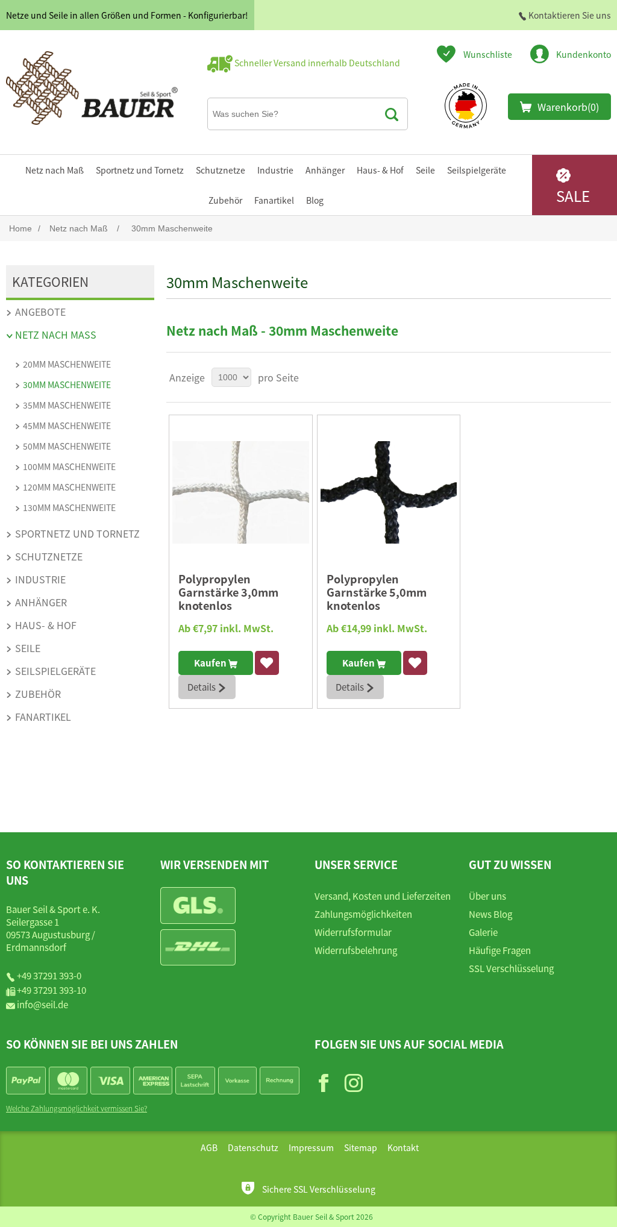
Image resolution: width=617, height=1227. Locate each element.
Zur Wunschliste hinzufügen (266, 663)
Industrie (275, 170)
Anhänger (325, 170)
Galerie (483, 932)
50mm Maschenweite (67, 446)
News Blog (490, 914)
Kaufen (211, 662)
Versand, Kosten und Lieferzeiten (383, 896)
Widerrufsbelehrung (356, 950)
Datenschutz (253, 1147)
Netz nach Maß (54, 170)
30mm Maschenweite (67, 384)
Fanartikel (274, 200)
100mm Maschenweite (69, 466)
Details (202, 686)
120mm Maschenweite (69, 487)
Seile (425, 170)
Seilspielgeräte (476, 170)
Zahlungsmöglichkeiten (363, 914)
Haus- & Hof (380, 170)
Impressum (311, 1147)
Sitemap (360, 1147)
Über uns (487, 896)
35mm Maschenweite (67, 405)
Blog (315, 200)
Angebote (40, 311)
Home (20, 228)
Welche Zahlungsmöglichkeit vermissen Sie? (76, 1108)
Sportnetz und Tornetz (140, 170)
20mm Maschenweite (67, 364)
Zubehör (225, 200)
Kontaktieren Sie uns (569, 15)
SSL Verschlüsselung (511, 968)
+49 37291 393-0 (49, 975)
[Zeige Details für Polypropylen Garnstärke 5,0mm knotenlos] (389, 492)
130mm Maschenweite (69, 507)
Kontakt (403, 1147)
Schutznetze (220, 170)
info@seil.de (42, 1004)
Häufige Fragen (500, 950)
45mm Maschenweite (67, 425)
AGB (209, 1147)
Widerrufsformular (353, 932)
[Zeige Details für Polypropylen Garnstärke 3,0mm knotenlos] (240, 492)
